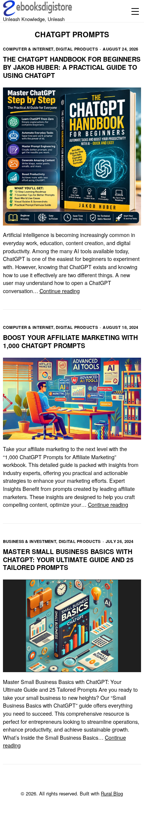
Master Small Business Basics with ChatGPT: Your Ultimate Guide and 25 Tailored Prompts (68, 559)
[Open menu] (133, 11)
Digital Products (77, 49)
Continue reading (60, 291)
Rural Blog (112, 793)
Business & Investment (29, 541)
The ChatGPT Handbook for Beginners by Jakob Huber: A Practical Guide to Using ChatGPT (72, 67)
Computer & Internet (28, 49)
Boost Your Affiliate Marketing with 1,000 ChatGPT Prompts (70, 341)
